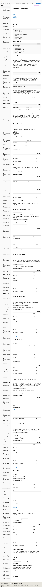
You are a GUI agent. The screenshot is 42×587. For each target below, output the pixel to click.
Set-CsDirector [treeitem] (5, 144)
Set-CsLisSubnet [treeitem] (5, 203)
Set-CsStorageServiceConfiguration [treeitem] (6, 335)
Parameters (14, 17)
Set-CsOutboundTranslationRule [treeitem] (6, 252)
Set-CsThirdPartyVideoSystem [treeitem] (6, 356)
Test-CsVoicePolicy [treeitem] (5, 542)
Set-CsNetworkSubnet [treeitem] (6, 243)
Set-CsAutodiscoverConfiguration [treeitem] (6, 42)
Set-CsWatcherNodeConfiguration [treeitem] (6, 428)
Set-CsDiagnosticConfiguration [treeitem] (6, 126)
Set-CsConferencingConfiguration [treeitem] (6, 109)
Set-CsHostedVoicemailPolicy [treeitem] (6, 170)
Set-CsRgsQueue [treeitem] (5, 313)
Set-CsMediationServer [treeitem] (6, 218)
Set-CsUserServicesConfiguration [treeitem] (6, 393)
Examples (14, 16)
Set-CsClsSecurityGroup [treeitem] (6, 101)
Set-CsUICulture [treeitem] (5, 373)
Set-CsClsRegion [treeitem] (5, 97)
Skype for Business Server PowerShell (20, 11)
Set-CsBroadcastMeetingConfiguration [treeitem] (6, 56)
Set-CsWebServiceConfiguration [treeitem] (6, 433)
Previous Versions (7, 585)
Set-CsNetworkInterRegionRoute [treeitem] (6, 233)
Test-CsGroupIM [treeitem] (5, 493)
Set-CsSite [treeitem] (4, 327)
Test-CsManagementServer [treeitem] (6, 506)
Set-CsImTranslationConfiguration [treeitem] (6, 188)
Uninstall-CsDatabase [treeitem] (6, 559)
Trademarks (36, 585)
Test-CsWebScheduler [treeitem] (6, 556)
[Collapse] (10, 5)
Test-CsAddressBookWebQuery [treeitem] (6, 456)
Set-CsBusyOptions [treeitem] (5, 59)
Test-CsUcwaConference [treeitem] (6, 535)
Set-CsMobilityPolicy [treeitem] (5, 223)
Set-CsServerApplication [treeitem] (6, 318)
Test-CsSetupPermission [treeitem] (6, 531)
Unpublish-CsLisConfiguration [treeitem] (5, 565)
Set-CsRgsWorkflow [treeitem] (5, 314)
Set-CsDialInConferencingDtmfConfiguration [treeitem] (6, 140)
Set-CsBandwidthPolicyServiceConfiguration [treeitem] (6, 51)
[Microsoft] (1, 1)
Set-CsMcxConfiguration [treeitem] (6, 215)
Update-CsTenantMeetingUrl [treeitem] (6, 575)
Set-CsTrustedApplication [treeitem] (6, 363)
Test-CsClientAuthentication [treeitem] (6, 472)
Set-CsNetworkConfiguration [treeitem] (6, 231)
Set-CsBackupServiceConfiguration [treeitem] (6, 48)
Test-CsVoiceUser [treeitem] (5, 547)
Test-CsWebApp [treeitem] (5, 552)
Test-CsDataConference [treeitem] (6, 476)
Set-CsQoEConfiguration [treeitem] (6, 298)
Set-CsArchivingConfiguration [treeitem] (6, 31)
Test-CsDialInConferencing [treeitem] (6, 479)
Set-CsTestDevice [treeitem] (5, 352)
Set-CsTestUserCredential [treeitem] (6, 354)
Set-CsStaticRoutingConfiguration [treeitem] (6, 331)
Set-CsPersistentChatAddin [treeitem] (6, 260)
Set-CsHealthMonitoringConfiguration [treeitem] (6, 166)
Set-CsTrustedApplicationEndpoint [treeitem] (6, 365)
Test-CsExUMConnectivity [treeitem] (6, 487)
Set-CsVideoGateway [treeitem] (6, 398)
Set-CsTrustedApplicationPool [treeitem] (6, 369)
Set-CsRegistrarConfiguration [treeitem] (6, 302)
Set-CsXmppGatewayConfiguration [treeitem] (6, 439)
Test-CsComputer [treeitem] (5, 473)
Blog (11, 585)
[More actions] (40, 6)
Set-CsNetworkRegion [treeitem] (6, 238)
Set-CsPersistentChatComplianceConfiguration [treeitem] (6, 265)
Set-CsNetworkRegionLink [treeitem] (6, 240)
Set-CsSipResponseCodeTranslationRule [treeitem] (6, 325)
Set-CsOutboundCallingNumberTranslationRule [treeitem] (6, 248)
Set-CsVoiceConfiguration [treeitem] (6, 412)
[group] (27, 74)
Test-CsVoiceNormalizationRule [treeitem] (6, 540)
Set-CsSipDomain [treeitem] (5, 322)
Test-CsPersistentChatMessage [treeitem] (6, 520)
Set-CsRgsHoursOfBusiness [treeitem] (6, 311)
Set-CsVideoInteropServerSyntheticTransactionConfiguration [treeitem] (6, 406)
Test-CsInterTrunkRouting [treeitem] (6, 496)
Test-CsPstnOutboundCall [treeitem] (6, 525)
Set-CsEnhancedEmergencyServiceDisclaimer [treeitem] (6, 148)
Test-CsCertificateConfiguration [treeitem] (6, 468)
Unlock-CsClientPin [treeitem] (5, 563)
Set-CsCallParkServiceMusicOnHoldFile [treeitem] (6, 63)
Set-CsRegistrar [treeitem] (5, 299)
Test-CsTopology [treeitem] (5, 532)
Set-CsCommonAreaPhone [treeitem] (6, 103)
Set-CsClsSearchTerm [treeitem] (6, 100)
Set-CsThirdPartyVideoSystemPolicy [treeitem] (6, 359)
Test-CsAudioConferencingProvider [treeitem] (6, 461)
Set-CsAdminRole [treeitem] (5, 23)
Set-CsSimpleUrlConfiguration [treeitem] (6, 320)
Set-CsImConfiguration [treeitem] (6, 183)
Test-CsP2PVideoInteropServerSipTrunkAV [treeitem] (6, 517)
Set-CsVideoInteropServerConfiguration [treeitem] (6, 402)
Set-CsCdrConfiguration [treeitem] (6, 75)
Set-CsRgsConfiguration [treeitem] (6, 307)
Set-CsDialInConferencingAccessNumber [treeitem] (6, 133)
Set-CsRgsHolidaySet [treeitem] (6, 309)
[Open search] (38, 1)
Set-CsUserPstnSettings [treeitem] (6, 385)
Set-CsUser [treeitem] (4, 376)
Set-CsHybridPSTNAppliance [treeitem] (6, 180)
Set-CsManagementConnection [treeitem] (6, 211)
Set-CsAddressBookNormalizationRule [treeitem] (6, 21)
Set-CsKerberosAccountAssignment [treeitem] (6, 193)
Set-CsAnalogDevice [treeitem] (5, 26)
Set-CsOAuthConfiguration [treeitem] (6, 244)
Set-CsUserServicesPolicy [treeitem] (6, 395)
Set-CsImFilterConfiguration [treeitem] (6, 185)
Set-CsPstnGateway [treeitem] (5, 290)
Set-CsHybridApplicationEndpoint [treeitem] (6, 174)
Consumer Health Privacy (24, 585)
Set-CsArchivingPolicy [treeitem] (6, 33)
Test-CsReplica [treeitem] (5, 529)
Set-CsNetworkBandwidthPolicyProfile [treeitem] (6, 227)
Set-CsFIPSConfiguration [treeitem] (6, 161)
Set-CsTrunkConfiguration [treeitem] (6, 361)
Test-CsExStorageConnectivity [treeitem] (6, 483)
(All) (13, 151)
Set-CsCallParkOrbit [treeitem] (5, 60)
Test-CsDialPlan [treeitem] (5, 480)
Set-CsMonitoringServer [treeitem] (6, 225)
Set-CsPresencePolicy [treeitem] (6, 283)
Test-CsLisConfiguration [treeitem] (6, 502)
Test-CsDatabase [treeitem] (5, 475)
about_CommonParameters (18, 554)
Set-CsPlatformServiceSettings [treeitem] (6, 278)
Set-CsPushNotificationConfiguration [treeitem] (6, 295)
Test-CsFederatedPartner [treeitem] (6, 490)
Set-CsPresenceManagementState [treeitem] (6, 281)
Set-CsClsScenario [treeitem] (5, 98)
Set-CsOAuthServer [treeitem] (5, 246)
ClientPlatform (15, 323)
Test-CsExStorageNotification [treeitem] (6, 485)
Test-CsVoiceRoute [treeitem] (5, 543)
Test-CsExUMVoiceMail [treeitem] (6, 488)
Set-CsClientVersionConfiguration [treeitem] (6, 82)
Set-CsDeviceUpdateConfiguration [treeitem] (6, 123)
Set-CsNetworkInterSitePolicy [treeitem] (6, 237)
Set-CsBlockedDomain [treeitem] (6, 54)
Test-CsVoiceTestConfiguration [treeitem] (6, 546)
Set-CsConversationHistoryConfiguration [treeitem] (6, 118)
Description (14, 15)
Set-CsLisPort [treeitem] (5, 200)
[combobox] (5, 7)
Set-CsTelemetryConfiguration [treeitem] (6, 344)
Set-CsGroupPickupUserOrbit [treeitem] (6, 164)
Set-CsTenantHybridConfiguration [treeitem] (6, 347)
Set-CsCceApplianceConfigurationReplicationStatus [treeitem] (6, 68)
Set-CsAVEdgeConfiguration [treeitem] (6, 45)
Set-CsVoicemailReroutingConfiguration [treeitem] (6, 415)
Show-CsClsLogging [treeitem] (5, 441)
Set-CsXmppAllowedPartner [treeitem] (6, 436)
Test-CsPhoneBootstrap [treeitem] (6, 522)
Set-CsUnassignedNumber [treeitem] (6, 374)
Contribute (15, 585)
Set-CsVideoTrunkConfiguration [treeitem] (6, 410)
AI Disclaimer (2, 585)
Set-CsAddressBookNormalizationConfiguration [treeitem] (6, 17)
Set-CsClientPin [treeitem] (5, 78)
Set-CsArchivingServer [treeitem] (6, 34)
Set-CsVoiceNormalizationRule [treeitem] (6, 418)
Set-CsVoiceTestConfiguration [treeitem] (6, 425)
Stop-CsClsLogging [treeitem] (5, 447)
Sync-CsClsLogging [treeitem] (5, 450)
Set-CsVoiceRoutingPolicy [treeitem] (6, 423)
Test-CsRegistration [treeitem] (5, 528)
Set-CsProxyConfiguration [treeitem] (6, 288)
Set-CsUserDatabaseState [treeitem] (6, 382)
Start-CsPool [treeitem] (4, 444)
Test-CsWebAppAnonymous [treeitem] (6, 555)
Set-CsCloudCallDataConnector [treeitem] (6, 90)
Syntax (14, 14)
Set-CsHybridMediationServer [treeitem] (6, 177)
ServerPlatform (15, 336)
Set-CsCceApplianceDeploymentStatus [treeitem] (6, 71)
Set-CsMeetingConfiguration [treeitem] (6, 220)
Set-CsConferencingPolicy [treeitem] (6, 112)
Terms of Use (31, 585)
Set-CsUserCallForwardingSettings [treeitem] (6, 380)
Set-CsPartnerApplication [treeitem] (6, 254)
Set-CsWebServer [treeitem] (5, 430)
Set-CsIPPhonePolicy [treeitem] (5, 190)
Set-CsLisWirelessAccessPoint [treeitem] (6, 207)
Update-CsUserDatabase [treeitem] (6, 578)
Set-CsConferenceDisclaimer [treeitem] (6, 105)
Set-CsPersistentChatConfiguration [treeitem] (6, 269)
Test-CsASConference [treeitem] (6, 458)
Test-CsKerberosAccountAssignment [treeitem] (6, 498)
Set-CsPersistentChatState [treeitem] (6, 274)
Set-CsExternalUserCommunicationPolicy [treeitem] (6, 154)
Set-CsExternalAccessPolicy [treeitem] (6, 151)
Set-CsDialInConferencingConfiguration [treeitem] (6, 137)
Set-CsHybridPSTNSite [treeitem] (6, 181)
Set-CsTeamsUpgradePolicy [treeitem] (6, 341)
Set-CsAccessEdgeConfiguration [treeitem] (6, 10)
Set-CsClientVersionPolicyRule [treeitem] (6, 87)
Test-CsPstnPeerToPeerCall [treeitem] (6, 526)
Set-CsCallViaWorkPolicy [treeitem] (6, 65)
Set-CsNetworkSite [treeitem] (5, 241)
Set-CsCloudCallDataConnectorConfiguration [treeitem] (6, 93)
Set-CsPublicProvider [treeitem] (6, 293)
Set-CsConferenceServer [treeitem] (6, 107)
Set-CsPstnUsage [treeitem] (5, 291)
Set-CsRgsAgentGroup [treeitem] (6, 306)
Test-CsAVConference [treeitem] (6, 463)
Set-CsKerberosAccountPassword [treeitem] (6, 196)
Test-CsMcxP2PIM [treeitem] (5, 509)
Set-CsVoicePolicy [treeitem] (5, 420)
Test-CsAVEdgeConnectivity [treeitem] (6, 465)
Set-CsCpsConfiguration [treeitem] (6, 120)
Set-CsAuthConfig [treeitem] (5, 39)
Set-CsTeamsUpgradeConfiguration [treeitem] (6, 338)
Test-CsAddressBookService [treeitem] (6, 454)
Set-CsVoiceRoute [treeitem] (5, 421)
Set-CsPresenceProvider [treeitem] (6, 284)
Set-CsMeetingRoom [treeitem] (6, 222)
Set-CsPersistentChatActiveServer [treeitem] (6, 257)
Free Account (39, 3)
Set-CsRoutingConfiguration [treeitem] (6, 317)
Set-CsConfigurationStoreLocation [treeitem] (6, 114)
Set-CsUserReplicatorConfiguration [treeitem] (6, 388)
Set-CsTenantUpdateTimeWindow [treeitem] (6, 350)
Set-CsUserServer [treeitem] (5, 390)
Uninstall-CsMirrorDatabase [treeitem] (5, 561)
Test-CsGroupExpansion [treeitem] (6, 491)
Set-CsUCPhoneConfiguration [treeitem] (6, 371)
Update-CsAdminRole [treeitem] (6, 571)
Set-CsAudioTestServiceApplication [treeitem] (6, 37)
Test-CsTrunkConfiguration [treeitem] (6, 534)
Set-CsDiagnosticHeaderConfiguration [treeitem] (6, 130)
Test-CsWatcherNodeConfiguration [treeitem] (6, 550)
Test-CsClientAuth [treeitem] (5, 469)
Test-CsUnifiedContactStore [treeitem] (6, 538)
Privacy (19, 585)
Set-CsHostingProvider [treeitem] (6, 171)
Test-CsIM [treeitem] (4, 494)
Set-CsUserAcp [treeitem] (5, 377)
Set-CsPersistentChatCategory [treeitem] (6, 262)
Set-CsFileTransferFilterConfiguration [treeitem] (6, 159)
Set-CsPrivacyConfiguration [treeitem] (6, 287)
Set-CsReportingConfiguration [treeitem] (6, 304)
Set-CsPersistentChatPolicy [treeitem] (6, 271)
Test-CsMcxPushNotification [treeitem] (6, 511)
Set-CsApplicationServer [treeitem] (6, 29)
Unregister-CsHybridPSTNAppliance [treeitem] (6, 568)
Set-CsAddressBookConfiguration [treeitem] (6, 14)
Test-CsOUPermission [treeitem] (6, 513)
